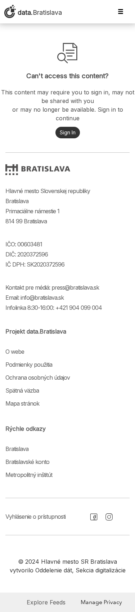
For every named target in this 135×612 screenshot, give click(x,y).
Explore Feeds (46, 602)
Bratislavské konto (27, 461)
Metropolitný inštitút (28, 474)
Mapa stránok (22, 403)
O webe (14, 351)
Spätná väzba (22, 390)
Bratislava (16, 448)
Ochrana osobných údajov (37, 377)
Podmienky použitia (28, 364)
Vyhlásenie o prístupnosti (35, 516)
